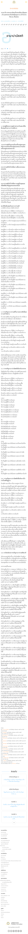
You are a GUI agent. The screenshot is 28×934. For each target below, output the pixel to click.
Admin (2, 917)
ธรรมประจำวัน (3, 891)
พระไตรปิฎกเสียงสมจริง (5, 840)
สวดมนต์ (2, 899)
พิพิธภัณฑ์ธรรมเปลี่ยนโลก (5, 880)
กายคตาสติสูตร (6, 752)
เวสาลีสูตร (5, 732)
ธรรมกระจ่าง (3, 889)
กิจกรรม (2, 914)
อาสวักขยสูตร (5, 746)
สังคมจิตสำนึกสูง (4, 901)
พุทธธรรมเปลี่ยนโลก (4, 844)
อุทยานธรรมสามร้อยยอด (5, 912)
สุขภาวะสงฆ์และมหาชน (5, 904)
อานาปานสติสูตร (6, 729)
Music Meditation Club (5, 895)
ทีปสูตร (4, 760)
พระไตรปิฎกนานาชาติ (5, 842)
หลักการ (2, 910)
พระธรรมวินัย (3, 855)
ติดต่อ (2, 916)
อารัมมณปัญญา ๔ (14, 777)
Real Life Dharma (4, 902)
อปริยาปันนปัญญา (14, 789)
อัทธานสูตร (4, 743)
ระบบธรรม (14, 8)
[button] (26, 2)
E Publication (3, 887)
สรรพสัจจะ (3, 897)
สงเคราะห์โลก (3, 906)
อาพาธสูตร (5, 755)
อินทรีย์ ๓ (14, 802)
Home (2, 21)
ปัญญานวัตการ (4, 884)
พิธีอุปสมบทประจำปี (4, 866)
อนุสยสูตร (4, 741)
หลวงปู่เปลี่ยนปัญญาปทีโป (7, 882)
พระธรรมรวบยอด (5, 847)
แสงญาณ (3, 876)
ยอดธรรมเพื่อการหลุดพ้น (6, 849)
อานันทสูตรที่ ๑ (5, 735)
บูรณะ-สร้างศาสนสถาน (5, 864)
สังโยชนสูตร (4, 738)
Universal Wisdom (4, 885)
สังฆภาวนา (3, 857)
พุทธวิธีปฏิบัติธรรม (4, 872)
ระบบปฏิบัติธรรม (4, 874)
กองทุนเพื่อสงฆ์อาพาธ (5, 862)
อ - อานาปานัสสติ (20, 21)
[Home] (14, 2)
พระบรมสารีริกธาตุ (4, 834)
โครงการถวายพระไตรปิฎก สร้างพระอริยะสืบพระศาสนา (11, 861)
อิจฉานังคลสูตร (5, 749)
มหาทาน (2, 868)
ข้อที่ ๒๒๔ (14, 763)
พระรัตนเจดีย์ (3, 832)
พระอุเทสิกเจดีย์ (4, 836)
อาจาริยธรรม (3, 859)
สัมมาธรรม (3, 845)
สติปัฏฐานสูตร (6, 757)
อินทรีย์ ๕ (14, 814)
